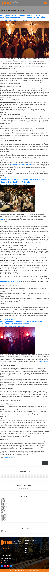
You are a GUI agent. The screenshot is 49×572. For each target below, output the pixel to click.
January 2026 (3, 502)
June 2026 (3, 500)
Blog (6, 177)
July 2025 (3, 508)
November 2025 (4, 504)
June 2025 (3, 509)
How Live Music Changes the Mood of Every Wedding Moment (12, 473)
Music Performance (4, 531)
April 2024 (3, 520)
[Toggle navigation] (45, 3)
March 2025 (3, 512)
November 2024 (4, 516)
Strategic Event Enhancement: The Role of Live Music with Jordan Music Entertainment (23, 322)
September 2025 (4, 506)
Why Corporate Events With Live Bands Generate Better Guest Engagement (15, 474)
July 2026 (3, 499)
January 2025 (3, 514)
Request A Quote (6, 548)
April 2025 (3, 511)
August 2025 (3, 507)
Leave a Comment (11, 177)
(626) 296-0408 (6, 560)
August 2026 (3, 498)
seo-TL (25, 20)
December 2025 (4, 503)
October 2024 (3, 517)
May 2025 (3, 510)
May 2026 (3, 501)
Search (24, 460)
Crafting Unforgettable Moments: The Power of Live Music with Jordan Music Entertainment (22, 181)
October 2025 (3, 505)
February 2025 (3, 513)
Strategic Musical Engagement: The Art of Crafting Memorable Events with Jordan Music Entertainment (22, 16)
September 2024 (4, 518)
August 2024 (3, 519)
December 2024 (4, 515)
